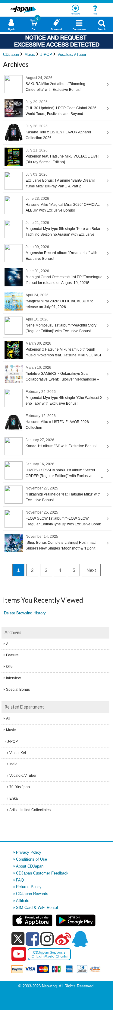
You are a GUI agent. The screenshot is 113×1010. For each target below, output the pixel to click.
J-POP (12, 741)
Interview (13, 678)
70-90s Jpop (19, 787)
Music (11, 730)
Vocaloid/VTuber (22, 775)
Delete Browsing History (25, 613)
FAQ (20, 880)
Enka (13, 798)
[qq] (80, 939)
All (8, 718)
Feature (12, 655)
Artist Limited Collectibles (30, 810)
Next (91, 570)
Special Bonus (18, 689)
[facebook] (32, 939)
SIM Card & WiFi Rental (37, 907)
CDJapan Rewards (32, 893)
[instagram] (47, 939)
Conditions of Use (31, 859)
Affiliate (22, 900)
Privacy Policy (28, 852)
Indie (13, 764)
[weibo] (63, 939)
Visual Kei (17, 753)
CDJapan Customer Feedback (42, 873)
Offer (10, 666)
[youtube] (18, 954)
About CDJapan (29, 866)
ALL (9, 644)
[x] (17, 939)
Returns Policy (29, 886)
